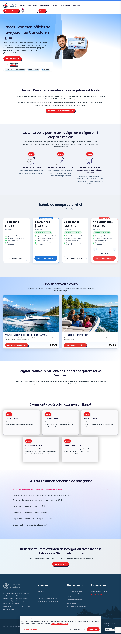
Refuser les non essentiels (76, 629)
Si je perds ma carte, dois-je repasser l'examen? (34, 519)
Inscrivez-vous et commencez (59, 111)
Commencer (59, 564)
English (43, 11)
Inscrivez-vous (11, 59)
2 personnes (42, 222)
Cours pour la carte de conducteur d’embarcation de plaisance (77, 594)
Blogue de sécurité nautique (47, 598)
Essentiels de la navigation (76, 335)
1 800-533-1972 (96, 595)
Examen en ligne (25, 5)
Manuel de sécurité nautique (76, 606)
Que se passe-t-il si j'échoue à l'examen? (31, 512)
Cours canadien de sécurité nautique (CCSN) (26, 335)
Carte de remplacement (41, 5)
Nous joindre (42, 595)
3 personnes (71, 222)
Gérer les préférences (29, 629)
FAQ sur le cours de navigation (48, 601)
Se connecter (31, 11)
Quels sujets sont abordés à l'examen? (30, 525)
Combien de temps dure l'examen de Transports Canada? (38, 490)
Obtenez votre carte (11, 11)
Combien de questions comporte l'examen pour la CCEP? (38, 500)
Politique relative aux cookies (59, 623)
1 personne (12, 222)
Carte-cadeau (65, 5)
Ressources (76, 5)
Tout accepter (93, 629)
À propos (41, 591)
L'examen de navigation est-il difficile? (30, 506)
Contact (54, 5)
